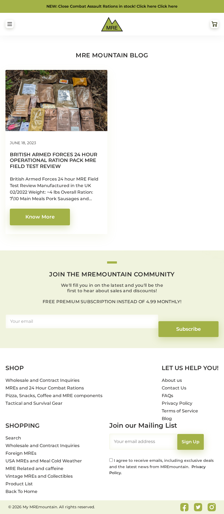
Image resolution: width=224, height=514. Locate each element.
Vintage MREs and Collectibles (39, 476)
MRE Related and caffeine (34, 468)
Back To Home (21, 491)
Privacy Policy (177, 403)
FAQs (167, 395)
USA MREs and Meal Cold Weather (43, 460)
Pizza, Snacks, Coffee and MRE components (53, 395)
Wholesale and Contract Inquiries (42, 380)
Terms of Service (180, 410)
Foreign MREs (20, 453)
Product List (19, 483)
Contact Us (174, 388)
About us (172, 380)
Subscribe (188, 329)
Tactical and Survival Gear (34, 403)
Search (13, 438)
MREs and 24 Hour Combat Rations (44, 388)
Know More (40, 217)
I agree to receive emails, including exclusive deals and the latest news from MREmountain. (161, 466)
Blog (167, 418)
